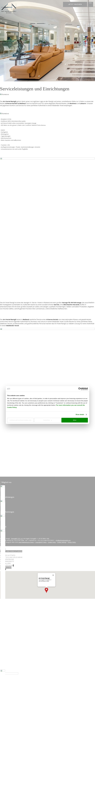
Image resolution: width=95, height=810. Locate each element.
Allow (74, 420)
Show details (80, 414)
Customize (46, 420)
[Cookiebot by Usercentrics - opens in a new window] (80, 388)
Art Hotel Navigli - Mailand (9, 8)
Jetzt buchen (75, 4)
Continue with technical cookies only (20, 420)
